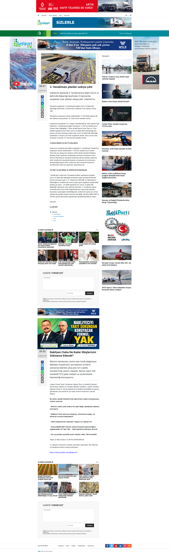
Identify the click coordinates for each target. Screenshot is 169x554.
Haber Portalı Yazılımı (46, 551)
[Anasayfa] (38, 15)
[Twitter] (42, 100)
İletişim (74, 546)
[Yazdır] (42, 113)
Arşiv (60, 15)
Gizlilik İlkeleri (81, 546)
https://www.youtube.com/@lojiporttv (63, 452)
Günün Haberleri (53, 15)
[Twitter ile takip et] (111, 546)
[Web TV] (126, 15)
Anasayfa (61, 546)
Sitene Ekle (66, 15)
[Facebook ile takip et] (107, 546)
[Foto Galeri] (131, 15)
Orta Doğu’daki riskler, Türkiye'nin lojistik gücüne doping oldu (78, 33)
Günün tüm (125, 33)
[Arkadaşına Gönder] (42, 109)
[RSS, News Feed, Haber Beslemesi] (129, 546)
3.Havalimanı (57, 214)
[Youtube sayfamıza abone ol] (116, 546)
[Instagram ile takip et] (125, 546)
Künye (67, 546)
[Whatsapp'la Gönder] (42, 106)
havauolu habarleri (58, 216)
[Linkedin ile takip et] (120, 546)
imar (54, 220)
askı (54, 218)
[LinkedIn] (42, 103)
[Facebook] (42, 96)
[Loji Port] (43, 22)
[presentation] (44, 33)
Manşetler (44, 15)
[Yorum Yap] (42, 116)
